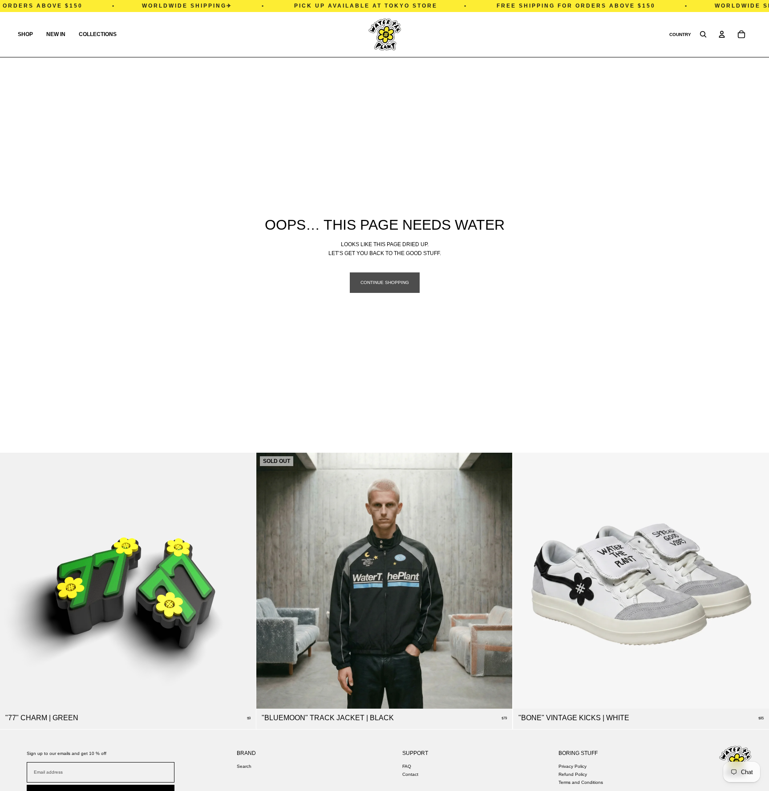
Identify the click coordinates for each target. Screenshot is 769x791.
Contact (410, 774)
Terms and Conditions (581, 782)
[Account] (722, 34)
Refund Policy (573, 774)
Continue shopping (384, 282)
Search (244, 766)
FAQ (406, 766)
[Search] (703, 34)
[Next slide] (755, 581)
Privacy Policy (573, 766)
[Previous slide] (526, 581)
